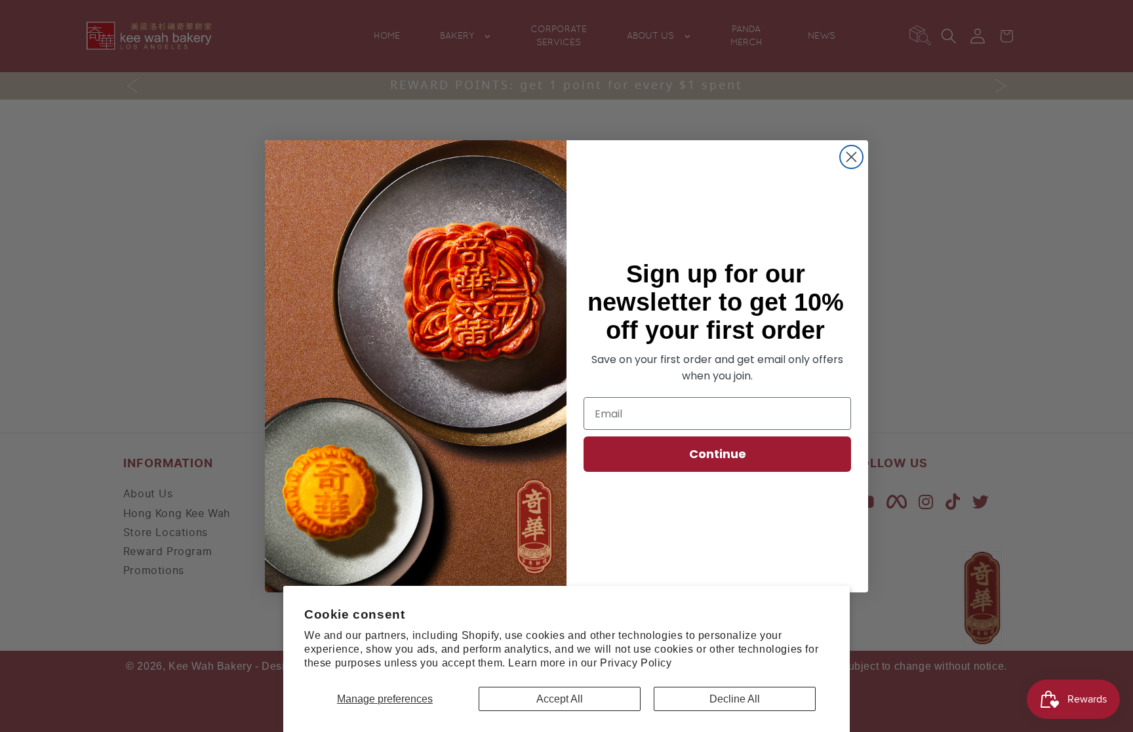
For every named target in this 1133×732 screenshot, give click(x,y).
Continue (717, 454)
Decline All (734, 698)
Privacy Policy (635, 662)
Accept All (559, 698)
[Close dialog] (851, 156)
